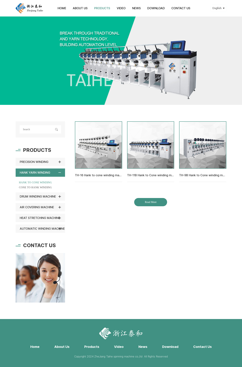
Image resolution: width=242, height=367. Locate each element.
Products (91, 347)
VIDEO (121, 8)
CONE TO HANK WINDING (35, 187)
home (62, 8)
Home (35, 347)
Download (170, 347)
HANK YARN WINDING (35, 172)
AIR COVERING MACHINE (37, 207)
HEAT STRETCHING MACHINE (40, 218)
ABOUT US (80, 8)
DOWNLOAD (156, 8)
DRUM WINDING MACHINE (38, 196)
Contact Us (202, 347)
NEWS (136, 8)
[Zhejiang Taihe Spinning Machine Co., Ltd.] (29, 8)
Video (119, 347)
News (142, 347)
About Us (61, 347)
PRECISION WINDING (34, 162)
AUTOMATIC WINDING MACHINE (42, 228)
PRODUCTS (102, 8)
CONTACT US (180, 8)
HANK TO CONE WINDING (35, 182)
